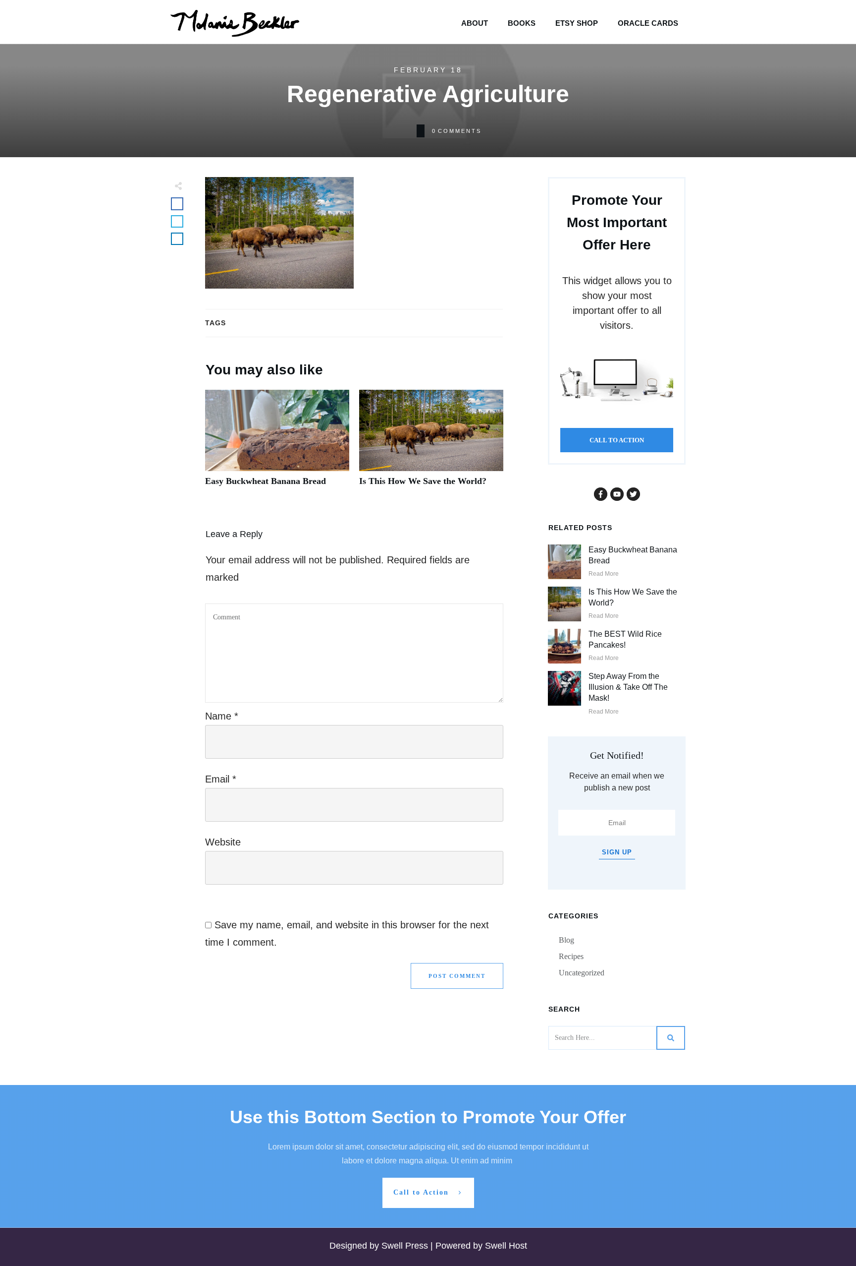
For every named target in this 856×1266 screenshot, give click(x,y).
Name (221, 716)
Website (223, 842)
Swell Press (405, 1246)
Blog (566, 940)
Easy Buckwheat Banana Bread (277, 443)
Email (220, 779)
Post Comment (456, 976)
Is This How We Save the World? (431, 443)
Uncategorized (581, 972)
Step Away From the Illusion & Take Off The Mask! (628, 687)
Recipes (571, 956)
